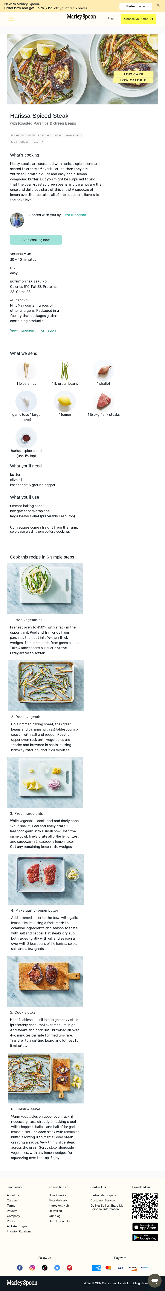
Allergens (19, 300)
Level (14, 268)
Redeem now (135, 6)
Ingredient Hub (59, 1205)
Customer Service (102, 1200)
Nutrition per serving (28, 281)
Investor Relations (19, 1231)
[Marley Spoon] (22, 1283)
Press (11, 1221)
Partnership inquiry (103, 1195)
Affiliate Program (18, 1226)
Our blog (55, 1216)
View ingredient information (33, 330)
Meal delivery (58, 1200)
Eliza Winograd (74, 215)
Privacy (12, 1210)
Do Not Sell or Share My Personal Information (106, 1207)
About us (13, 1195)
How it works (57, 1195)
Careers (12, 1200)
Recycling (55, 1210)
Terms (11, 1205)
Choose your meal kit (138, 18)
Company (13, 1216)
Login (111, 18)
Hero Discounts (59, 1221)
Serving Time (20, 254)
